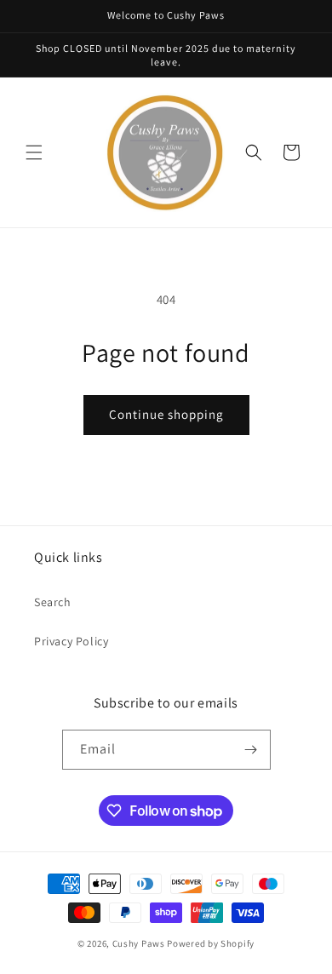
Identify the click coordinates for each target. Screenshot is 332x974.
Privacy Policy (71, 641)
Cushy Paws (138, 943)
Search (53, 602)
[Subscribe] (251, 750)
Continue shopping (166, 414)
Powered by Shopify (211, 943)
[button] (34, 152)
